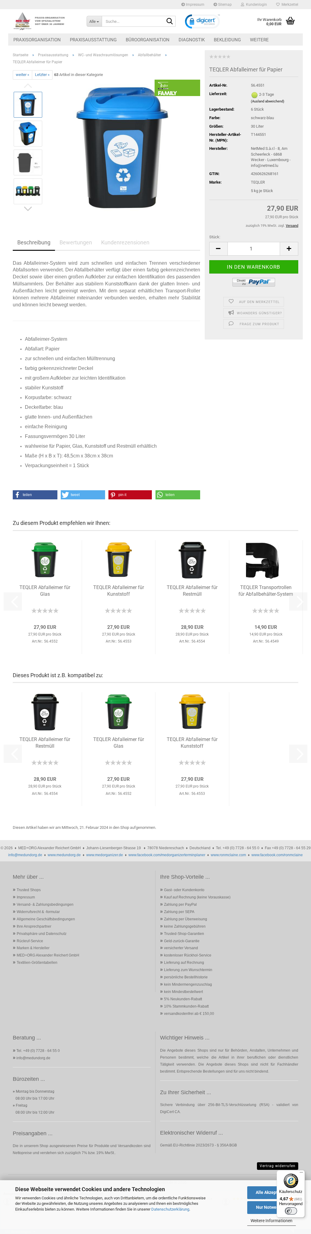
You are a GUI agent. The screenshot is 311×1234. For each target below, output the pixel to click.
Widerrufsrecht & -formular (38, 912)
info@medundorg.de (25, 855)
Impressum (194, 4)
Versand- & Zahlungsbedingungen (45, 904)
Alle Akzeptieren (272, 1192)
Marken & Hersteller (33, 948)
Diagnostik (192, 40)
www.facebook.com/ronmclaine (277, 855)
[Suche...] (170, 21)
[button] (218, 249)
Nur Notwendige (271, 1207)
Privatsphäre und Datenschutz (42, 934)
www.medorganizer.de (104, 855)
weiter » (22, 74)
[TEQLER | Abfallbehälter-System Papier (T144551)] (124, 147)
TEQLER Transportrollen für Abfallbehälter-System (265, 590)
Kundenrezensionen (125, 242)
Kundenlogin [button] (255, 4)
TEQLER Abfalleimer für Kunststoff (118, 590)
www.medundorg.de (64, 855)
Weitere (259, 40)
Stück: (214, 237)
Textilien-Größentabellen (37, 962)
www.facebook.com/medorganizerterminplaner (166, 855)
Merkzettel (289, 4)
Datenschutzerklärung (170, 1209)
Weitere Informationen (271, 1220)
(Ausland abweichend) (267, 101)
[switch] (291, 1211)
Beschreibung (33, 242)
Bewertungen (76, 242)
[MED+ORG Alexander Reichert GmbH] (45, 21)
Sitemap (224, 4)
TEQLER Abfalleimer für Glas (44, 590)
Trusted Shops (29, 890)
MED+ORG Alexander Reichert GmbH (48, 955)
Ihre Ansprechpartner (34, 926)
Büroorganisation (147, 40)
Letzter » (42, 74)
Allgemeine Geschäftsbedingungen (46, 919)
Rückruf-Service (30, 941)
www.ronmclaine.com (228, 855)
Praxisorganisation (37, 40)
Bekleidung (227, 40)
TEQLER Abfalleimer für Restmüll (192, 590)
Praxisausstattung (93, 40)
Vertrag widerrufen (278, 1166)
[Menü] (301, 1173)
